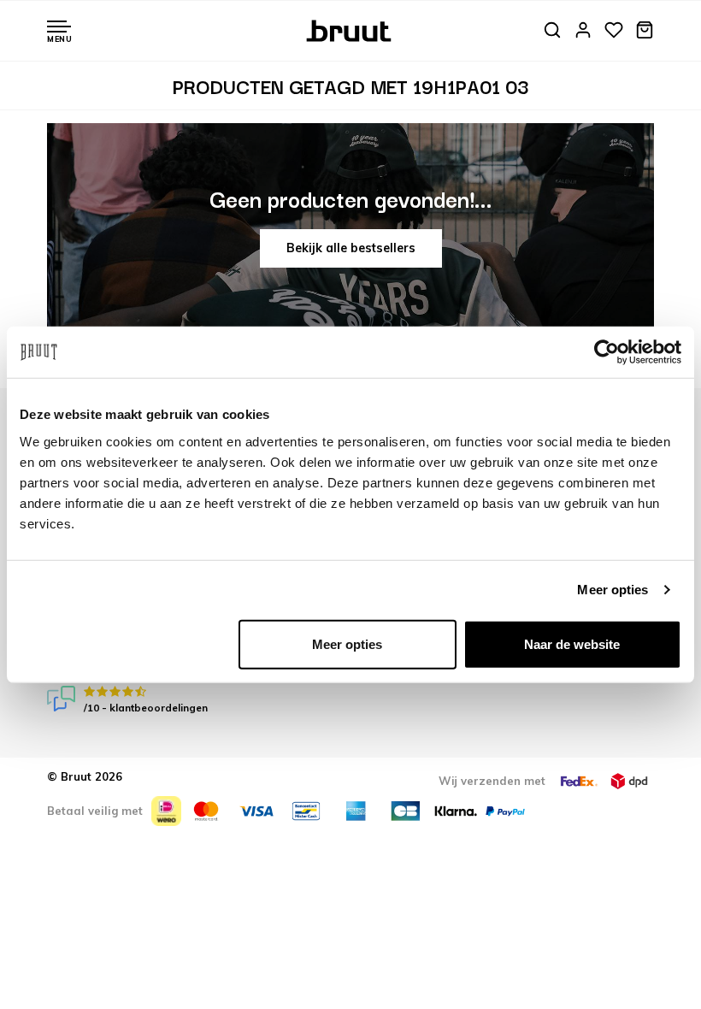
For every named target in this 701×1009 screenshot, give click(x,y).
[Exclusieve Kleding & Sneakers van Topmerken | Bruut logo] (351, 29)
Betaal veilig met (95, 810)
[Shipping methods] (579, 781)
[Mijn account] (583, 31)
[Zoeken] (552, 31)
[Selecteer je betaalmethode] (166, 811)
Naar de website (572, 643)
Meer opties (612, 589)
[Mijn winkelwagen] (644, 31)
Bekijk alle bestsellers (350, 248)
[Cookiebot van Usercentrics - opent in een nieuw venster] (606, 352)
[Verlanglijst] (613, 31)
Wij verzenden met (492, 781)
